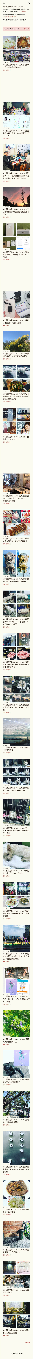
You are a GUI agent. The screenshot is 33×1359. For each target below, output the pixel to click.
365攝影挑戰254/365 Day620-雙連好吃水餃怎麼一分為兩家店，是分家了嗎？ (16, 913)
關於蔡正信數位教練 (20, 20)
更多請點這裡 (22, 11)
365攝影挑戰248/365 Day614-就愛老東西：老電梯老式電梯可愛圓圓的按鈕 (16, 1169)
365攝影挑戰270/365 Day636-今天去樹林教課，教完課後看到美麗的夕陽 (16, 212)
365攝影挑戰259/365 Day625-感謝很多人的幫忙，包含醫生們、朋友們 (16, 707)
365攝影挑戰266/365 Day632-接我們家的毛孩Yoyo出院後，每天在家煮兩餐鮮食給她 (16, 396)
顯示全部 (26, 29)
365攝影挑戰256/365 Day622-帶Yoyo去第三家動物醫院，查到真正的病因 (16, 830)
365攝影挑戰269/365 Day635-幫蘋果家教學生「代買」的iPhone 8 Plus (16, 254)
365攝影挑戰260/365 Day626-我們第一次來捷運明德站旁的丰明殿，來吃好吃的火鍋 (16, 664)
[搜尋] (29, 2)
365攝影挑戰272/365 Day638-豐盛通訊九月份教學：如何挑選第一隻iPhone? (16, 133)
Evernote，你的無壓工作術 (9, 16)
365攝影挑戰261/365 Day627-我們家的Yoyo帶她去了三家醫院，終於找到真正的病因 (16, 622)
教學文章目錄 (10, 20)
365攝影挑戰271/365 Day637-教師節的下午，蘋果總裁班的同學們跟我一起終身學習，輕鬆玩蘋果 (16, 176)
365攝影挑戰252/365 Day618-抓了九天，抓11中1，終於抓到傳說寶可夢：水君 (16, 999)
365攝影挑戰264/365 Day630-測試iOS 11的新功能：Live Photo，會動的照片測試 (16, 498)
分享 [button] (4, 70)
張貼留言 (8, 70)
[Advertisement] (16, 86)
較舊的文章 (27, 1342)
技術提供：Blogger (18, 1353)
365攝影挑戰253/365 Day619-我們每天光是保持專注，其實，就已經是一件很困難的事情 (16, 956)
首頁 (4, 20)
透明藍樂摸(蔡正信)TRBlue (13, 7)
